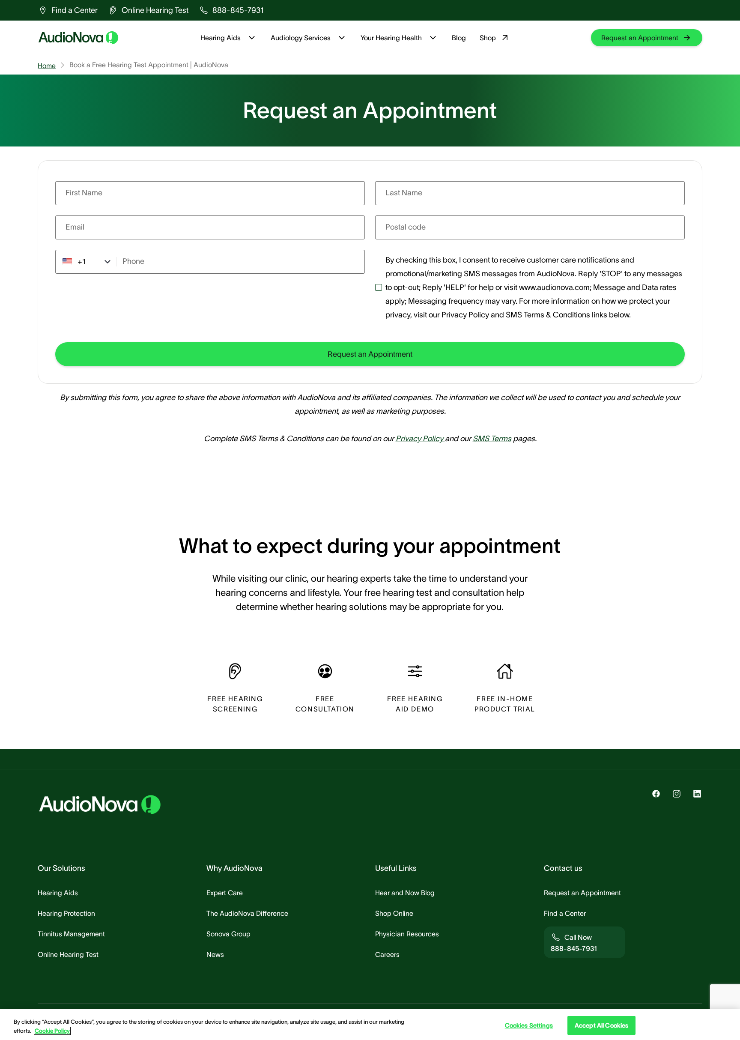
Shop (488, 38)
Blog (459, 38)
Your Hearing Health (391, 38)
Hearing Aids (220, 38)
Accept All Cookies (602, 1025)
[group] (68, 10)
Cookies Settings (529, 1025)
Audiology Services (301, 38)
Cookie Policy (52, 1031)
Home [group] (47, 65)
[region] (370, 1024)
